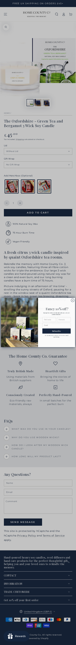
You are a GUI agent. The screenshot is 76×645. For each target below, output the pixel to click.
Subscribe (56, 331)
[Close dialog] (72, 300)
